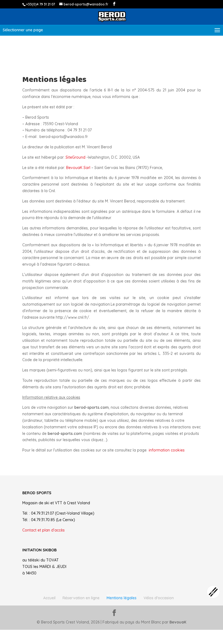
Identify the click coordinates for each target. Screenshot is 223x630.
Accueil (49, 597)
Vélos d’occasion (159, 597)
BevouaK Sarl (78, 167)
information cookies (167, 450)
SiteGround (76, 157)
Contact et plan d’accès (43, 530)
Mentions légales (122, 597)
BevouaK (177, 622)
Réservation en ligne (81, 597)
